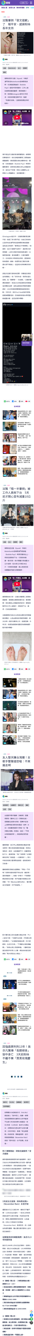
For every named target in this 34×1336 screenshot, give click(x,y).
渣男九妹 (12, 7)
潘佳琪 (7, 64)
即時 (27, 7)
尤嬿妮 (7, 801)
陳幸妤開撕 (20, 7)
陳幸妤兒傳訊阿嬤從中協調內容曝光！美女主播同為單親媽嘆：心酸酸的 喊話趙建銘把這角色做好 (19, 13)
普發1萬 (4, 7)
